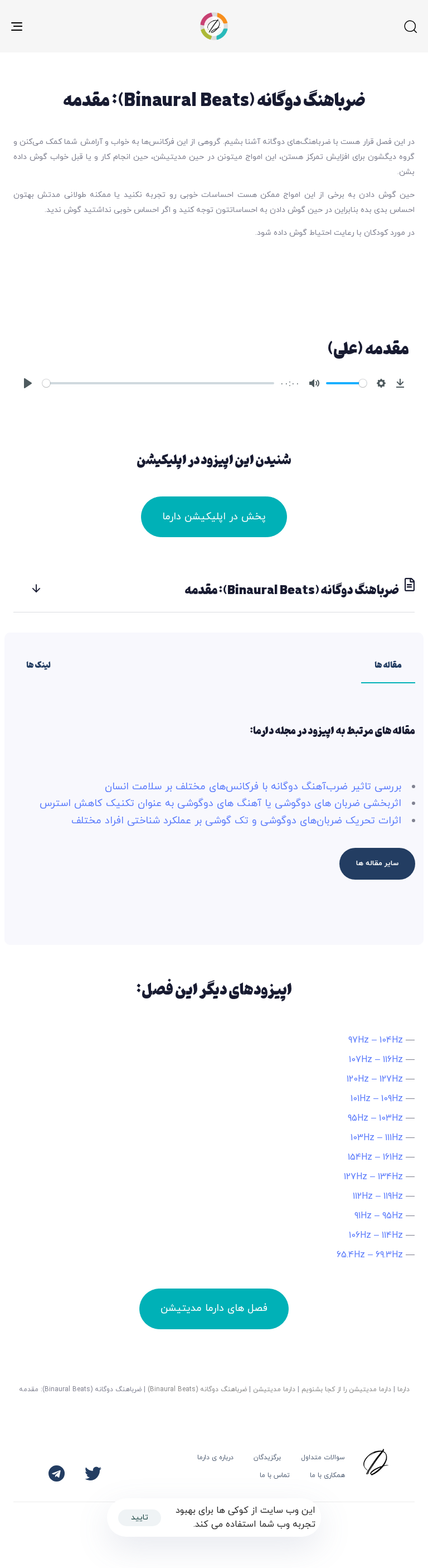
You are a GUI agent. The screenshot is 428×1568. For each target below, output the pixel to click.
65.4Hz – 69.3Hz (370, 1255)
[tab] (214, 588)
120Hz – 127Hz (375, 1079)
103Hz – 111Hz (377, 1138)
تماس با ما (275, 1475)
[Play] (28, 383)
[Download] (400, 383)
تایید (139, 1517)
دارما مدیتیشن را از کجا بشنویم (346, 1389)
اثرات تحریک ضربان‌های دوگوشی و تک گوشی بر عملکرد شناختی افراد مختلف (236, 821)
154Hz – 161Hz (375, 1157)
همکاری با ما (327, 1475)
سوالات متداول (323, 1457)
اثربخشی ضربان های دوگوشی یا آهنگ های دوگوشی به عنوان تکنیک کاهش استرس (220, 803)
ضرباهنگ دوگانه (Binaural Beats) (197, 1389)
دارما (403, 1389)
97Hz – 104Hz (375, 1040)
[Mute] (314, 383)
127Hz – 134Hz (373, 1177)
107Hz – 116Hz (376, 1060)
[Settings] (381, 383)
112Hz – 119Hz (378, 1196)
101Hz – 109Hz (377, 1099)
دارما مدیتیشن (274, 1389)
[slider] (158, 383)
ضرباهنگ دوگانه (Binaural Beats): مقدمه (292, 589)
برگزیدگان (267, 1457)
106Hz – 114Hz (376, 1235)
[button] (410, 26)
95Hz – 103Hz (375, 1118)
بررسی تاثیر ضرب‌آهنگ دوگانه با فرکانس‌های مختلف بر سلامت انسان (253, 787)
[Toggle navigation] (79, 26)
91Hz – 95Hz (378, 1216)
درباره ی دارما (215, 1457)
